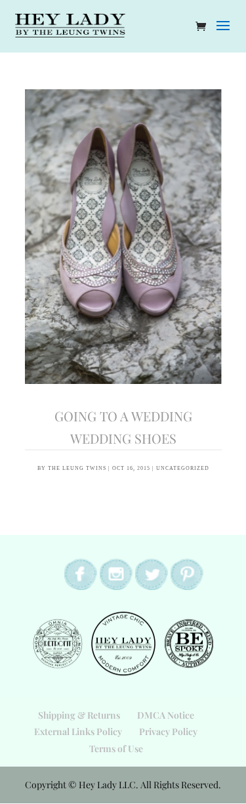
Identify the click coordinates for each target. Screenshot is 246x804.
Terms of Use (116, 748)
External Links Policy (78, 731)
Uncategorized (182, 468)
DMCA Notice (165, 715)
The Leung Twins (77, 468)
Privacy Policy (168, 731)
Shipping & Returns (79, 715)
